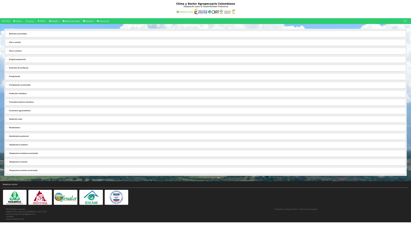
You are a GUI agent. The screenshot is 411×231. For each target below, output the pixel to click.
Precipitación (14, 76)
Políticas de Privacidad (308, 209)
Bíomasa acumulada (18, 34)
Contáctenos (279, 209)
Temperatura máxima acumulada (23, 153)
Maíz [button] (42, 20)
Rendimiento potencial (19, 136)
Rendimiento (14, 127)
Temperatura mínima (18, 162)
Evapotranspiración (17, 59)
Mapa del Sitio (291, 209)
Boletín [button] (54, 21)
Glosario (89, 21)
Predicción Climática (18, 93)
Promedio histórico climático (21, 102)
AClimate (6, 21)
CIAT (22, 219)
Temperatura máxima (18, 145)
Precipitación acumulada (20, 85)
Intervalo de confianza (18, 68)
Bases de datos (72, 21)
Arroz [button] (30, 21)
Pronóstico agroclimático (20, 110)
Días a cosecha (15, 51)
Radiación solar (15, 119)
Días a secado (15, 42)
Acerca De (104, 21)
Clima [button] (18, 21)
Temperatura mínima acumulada (23, 170)
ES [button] (405, 20)
